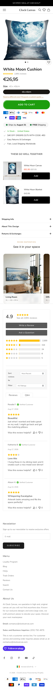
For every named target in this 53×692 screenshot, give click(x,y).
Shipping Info (8, 219)
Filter (10, 385)
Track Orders (8, 575)
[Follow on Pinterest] (19, 658)
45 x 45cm (26, 92)
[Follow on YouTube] (26, 658)
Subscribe (13, 545)
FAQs (5, 571)
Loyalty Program (10, 562)
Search (6, 585)
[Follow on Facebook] (4, 658)
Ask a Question (26, 332)
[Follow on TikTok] (33, 658)
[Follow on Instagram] (11, 658)
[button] (26, 340)
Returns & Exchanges (11, 233)
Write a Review (26, 325)
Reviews (6, 580)
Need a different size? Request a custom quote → (23, 97)
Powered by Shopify (35, 673)
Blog (5, 566)
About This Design (10, 226)
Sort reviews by (11, 376)
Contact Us (8, 589)
